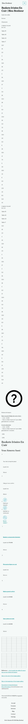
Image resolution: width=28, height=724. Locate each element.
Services (13, 708)
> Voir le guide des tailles (14, 670)
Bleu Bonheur (7, 3)
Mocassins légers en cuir (10, 564)
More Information (6, 687)
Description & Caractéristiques (9, 685)
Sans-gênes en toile (8, 618)
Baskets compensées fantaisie (11, 537)
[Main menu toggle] (24, 3)
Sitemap (13, 717)
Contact (13, 714)
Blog (13, 711)
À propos (13, 706)
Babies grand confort (9, 591)
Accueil (13, 703)
